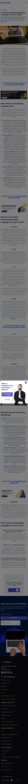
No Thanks (7, 399)
